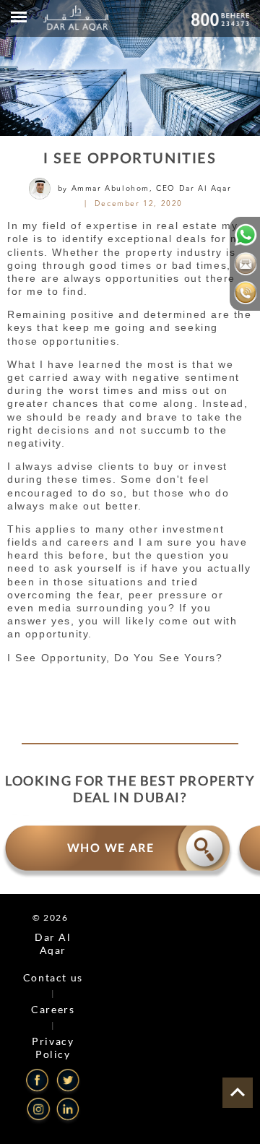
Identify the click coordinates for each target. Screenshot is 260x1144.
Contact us (53, 977)
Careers (52, 1009)
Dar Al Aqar (53, 943)
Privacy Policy (53, 1047)
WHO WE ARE (111, 848)
